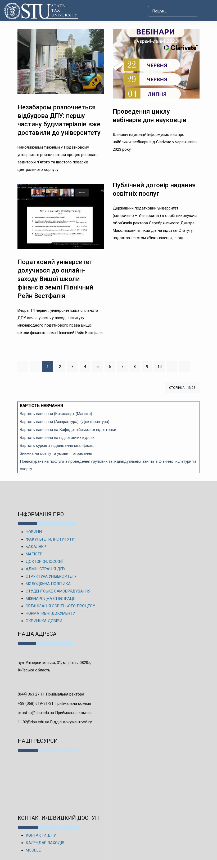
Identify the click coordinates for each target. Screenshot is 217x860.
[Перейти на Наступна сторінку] (172, 366)
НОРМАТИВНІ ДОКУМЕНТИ (50, 613)
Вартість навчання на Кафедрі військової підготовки (68, 429)
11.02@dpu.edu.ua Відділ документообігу (55, 722)
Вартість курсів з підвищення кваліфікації (58, 445)
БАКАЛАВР (36, 546)
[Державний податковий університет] (43, 11)
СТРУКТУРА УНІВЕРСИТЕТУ (51, 576)
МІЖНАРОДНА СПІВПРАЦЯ (50, 598)
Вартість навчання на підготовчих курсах (57, 437)
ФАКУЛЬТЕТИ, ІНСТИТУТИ (50, 539)
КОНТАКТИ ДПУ (41, 835)
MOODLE (33, 850)
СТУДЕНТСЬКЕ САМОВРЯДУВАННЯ (58, 591)
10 (159, 366)
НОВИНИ (34, 531)
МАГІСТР (34, 554)
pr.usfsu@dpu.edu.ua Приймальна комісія (55, 712)
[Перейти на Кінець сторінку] (184, 366)
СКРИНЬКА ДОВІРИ (44, 620)
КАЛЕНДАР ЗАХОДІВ (45, 842)
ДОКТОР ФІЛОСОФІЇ (44, 561)
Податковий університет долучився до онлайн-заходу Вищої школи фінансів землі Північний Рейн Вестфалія (55, 279)
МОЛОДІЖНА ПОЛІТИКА (48, 583)
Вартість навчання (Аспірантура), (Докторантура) (64, 421)
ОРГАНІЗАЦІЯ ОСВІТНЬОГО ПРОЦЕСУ (60, 606)
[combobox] (173, 11)
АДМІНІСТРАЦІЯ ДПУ (45, 569)
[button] (207, 11)
